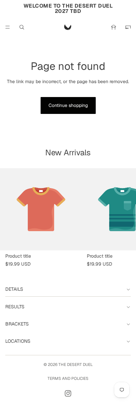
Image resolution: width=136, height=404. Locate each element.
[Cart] (128, 27)
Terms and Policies (68, 378)
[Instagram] (68, 393)
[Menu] (7, 27)
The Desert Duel (75, 364)
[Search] (22, 27)
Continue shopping (68, 105)
